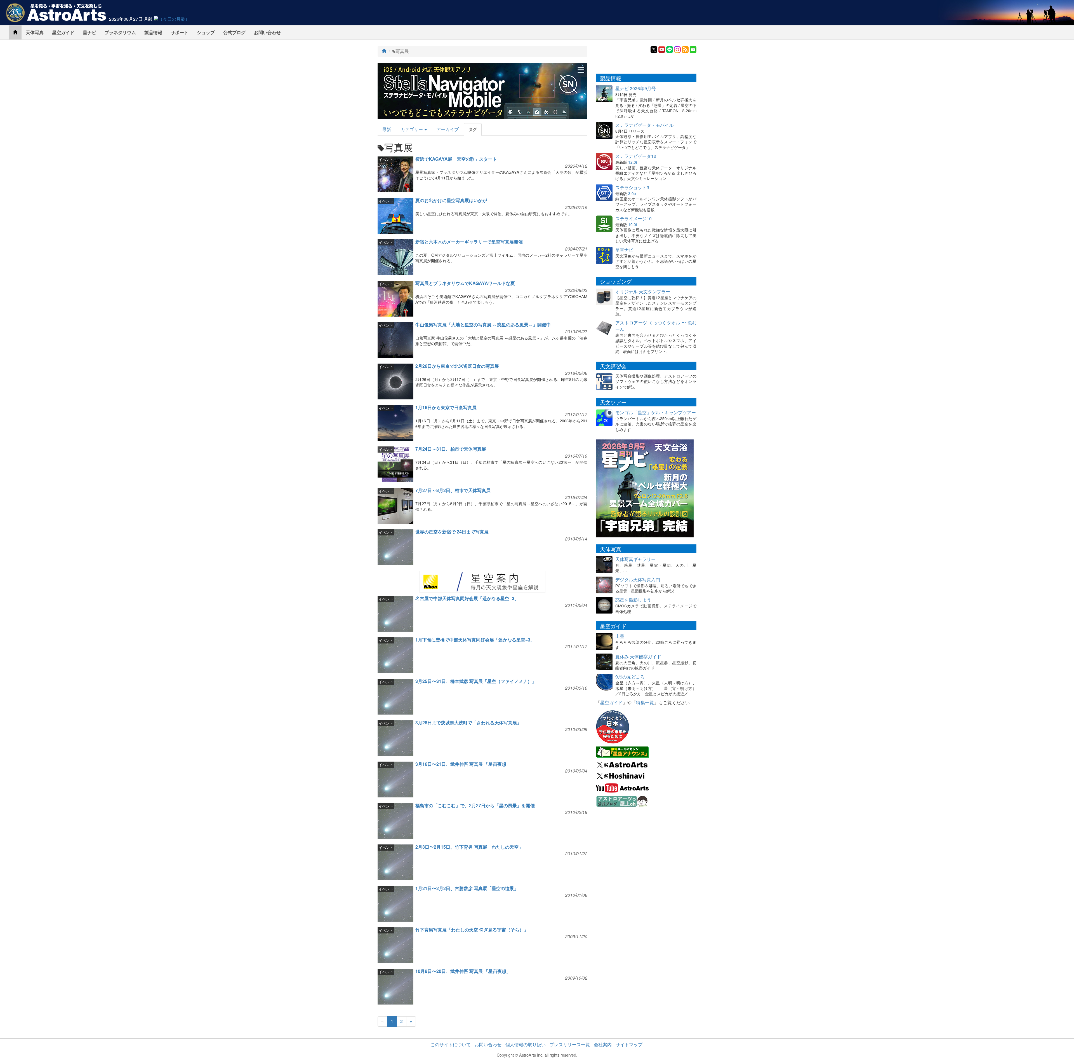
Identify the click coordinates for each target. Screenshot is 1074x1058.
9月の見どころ (630, 676)
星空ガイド (63, 32)
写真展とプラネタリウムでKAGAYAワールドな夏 (465, 283)
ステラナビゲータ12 (635, 156)
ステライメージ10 (633, 218)
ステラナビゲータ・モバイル (644, 125)
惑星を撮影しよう (633, 599)
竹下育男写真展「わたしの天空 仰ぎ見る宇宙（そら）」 (471, 929)
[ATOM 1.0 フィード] (685, 49)
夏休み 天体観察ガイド (638, 656)
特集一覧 (645, 702)
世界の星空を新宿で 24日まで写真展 (452, 531)
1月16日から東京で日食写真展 (446, 407)
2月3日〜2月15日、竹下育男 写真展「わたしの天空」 (469, 847)
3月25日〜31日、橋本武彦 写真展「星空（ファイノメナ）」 (475, 681)
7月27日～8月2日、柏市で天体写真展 (453, 490)
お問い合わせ (267, 32)
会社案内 (603, 1044)
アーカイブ (447, 129)
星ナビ (89, 32)
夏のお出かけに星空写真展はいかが (451, 200)
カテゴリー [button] (412, 129)
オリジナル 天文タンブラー (642, 291)
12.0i (632, 162)
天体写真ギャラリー (635, 559)
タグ (472, 129)
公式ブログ (234, 32)
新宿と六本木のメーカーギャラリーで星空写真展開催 (469, 241)
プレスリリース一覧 (570, 1044)
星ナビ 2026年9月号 (635, 88)
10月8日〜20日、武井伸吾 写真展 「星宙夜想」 (463, 971)
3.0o (632, 193)
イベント (386, 159)
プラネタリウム (120, 32)
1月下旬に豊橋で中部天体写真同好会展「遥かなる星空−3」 (475, 639)
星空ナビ (624, 250)
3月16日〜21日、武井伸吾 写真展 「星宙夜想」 (463, 764)
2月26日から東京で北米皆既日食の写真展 (457, 366)
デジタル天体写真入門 (637, 579)
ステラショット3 (632, 187)
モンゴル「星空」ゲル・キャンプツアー (655, 412)
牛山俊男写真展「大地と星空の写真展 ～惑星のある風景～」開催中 (483, 324)
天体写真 (35, 32)
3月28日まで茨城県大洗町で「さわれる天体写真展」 (468, 722)
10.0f (632, 224)
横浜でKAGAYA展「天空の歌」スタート (456, 159)
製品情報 (153, 32)
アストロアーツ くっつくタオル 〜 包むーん (655, 325)
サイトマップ (629, 1044)
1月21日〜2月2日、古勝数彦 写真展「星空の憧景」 (467, 888)
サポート (180, 32)
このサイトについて (450, 1044)
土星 (619, 636)
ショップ (206, 32)
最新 (386, 129)
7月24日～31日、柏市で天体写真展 (450, 449)
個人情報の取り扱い (525, 1044)
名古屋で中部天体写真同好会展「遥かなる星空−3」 (467, 598)
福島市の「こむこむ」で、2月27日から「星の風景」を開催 (475, 805)
